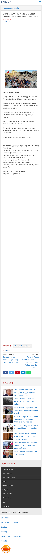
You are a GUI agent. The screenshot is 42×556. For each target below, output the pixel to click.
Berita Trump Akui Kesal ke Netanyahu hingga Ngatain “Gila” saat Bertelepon (24, 392)
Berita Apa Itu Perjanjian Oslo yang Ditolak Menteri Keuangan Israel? (26, 410)
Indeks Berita (12, 512)
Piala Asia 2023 (7, 494)
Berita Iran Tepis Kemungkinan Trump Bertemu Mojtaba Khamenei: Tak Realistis (26, 419)
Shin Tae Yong (6, 498)
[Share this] (5, 372)
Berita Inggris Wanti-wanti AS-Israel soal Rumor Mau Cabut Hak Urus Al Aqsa (25, 436)
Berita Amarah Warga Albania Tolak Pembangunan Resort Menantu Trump (25, 445)
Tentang (4, 532)
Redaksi (4, 541)
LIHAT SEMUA (6, 473)
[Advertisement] (21, 45)
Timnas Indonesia (7, 469)
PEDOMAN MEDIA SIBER (11, 536)
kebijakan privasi (7, 485)
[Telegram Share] (23, 372)
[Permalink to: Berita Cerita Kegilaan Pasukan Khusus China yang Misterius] (8, 428)
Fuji (3, 502)
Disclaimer (5, 518)
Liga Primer (6, 506)
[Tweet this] (11, 372)
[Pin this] (17, 372)
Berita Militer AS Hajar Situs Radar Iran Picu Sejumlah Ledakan (24, 401)
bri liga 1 (5, 490)
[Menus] (39, 2)
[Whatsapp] (28, 372)
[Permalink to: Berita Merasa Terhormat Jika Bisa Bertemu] (8, 454)
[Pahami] (7, 2)
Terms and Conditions (9, 522)
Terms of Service (23, 512)
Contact (4, 527)
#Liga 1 (4, 481)
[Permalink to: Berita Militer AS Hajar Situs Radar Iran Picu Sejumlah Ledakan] (8, 401)
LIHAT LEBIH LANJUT (22, 346)
